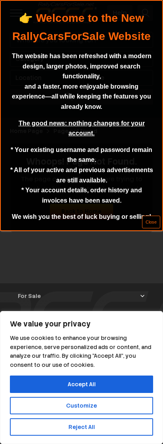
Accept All (82, 384)
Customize (81, 405)
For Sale (29, 296)
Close (151, 222)
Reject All (81, 427)
